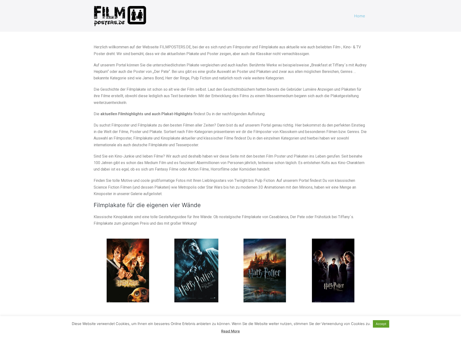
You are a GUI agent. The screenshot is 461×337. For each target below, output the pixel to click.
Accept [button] (381, 324)
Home (359, 15)
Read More (230, 331)
